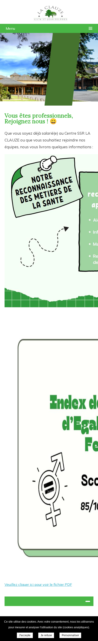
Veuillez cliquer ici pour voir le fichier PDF (38, 584)
